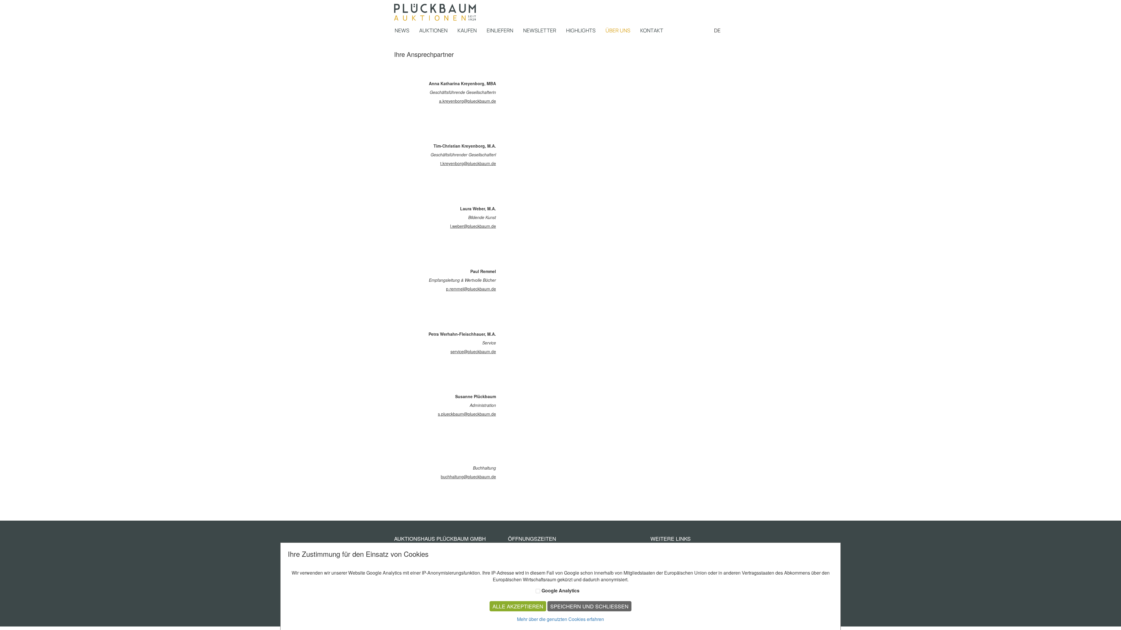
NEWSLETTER (539, 30)
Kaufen (467, 30)
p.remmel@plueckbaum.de (471, 289)
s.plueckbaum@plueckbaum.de (467, 414)
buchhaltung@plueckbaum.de (468, 477)
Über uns (617, 30)
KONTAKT (651, 30)
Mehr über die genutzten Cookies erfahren (560, 619)
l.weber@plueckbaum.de (473, 226)
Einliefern (500, 30)
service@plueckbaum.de (473, 351)
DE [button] (718, 30)
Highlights (581, 30)
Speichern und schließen (589, 606)
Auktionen (433, 30)
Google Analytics (560, 590)
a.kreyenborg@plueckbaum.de (467, 101)
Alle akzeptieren (517, 606)
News (402, 30)
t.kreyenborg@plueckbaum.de (468, 163)
